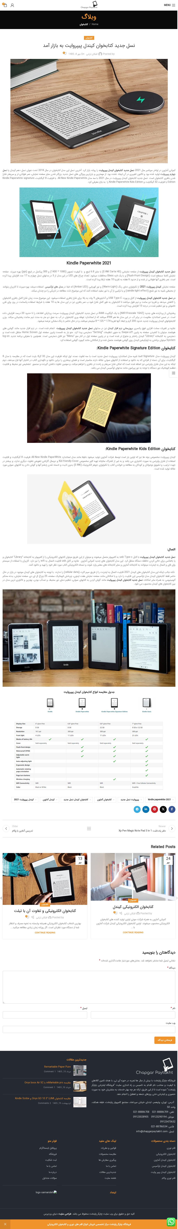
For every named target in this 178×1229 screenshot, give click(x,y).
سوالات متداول (49, 1178)
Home (95, 24)
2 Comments (44, 1103)
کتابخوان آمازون (104, 799)
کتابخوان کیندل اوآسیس (163, 1166)
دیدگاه (171, 968)
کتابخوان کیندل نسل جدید (76, 799)
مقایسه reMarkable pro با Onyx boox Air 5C (48, 1083)
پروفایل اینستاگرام (48, 1148)
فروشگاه (53, 1154)
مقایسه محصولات (107, 1154)
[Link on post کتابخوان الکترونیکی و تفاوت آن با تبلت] (45, 879)
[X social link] (163, 809)
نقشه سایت (110, 1178)
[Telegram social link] (137, 809)
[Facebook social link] (171, 809)
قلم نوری (171, 1148)
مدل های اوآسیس (54, 287)
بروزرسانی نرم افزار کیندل (120, 328)
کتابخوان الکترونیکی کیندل (133, 907)
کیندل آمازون (49, 799)
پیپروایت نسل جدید (130, 799)
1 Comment (50, 1071)
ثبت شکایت (51, 1160)
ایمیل (83, 1008)
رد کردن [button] (5, 1224)
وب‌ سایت (170, 1023)
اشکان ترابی (92, 54)
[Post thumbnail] (79, 1070)
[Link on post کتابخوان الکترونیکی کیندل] (133, 877)
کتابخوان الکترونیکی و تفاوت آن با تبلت (45, 911)
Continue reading (133, 932)
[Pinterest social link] (154, 809)
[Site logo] (89, 5)
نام (173, 1008)
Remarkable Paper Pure (57, 1067)
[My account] (12, 5)
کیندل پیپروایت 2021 (24, 799)
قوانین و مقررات (108, 1148)
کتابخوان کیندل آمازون (164, 1160)
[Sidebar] (173, 373)
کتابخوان (84, 24)
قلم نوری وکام (168, 1178)
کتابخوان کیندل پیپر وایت (163, 1172)
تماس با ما (111, 1166)
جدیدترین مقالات (107, 1172)
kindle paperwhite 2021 (159, 799)
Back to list (89, 828)
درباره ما (53, 1172)
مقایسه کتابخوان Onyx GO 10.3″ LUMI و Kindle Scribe (43, 1098)
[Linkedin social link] (145, 809)
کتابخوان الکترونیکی (165, 1154)
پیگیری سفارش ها (107, 1160)
